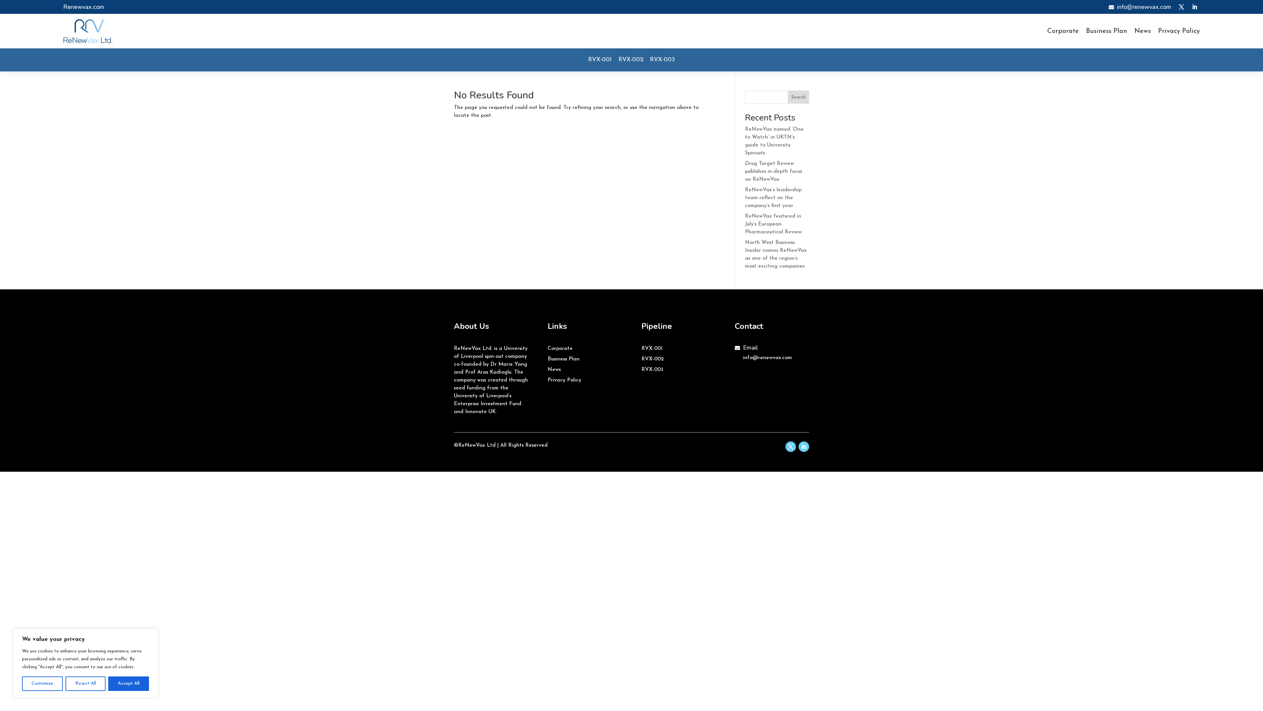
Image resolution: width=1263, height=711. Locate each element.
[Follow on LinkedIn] (1194, 7)
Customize (42, 683)
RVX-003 (662, 60)
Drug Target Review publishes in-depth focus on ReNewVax (773, 171)
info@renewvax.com (767, 357)
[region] (85, 663)
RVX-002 (630, 60)
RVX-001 (600, 60)
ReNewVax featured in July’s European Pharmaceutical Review (773, 224)
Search (798, 97)
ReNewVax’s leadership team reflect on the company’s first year (773, 197)
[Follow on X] (1181, 7)
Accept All (128, 683)
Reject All (85, 683)
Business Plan (1106, 32)
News (1142, 32)
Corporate (1063, 32)
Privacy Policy (1179, 32)
